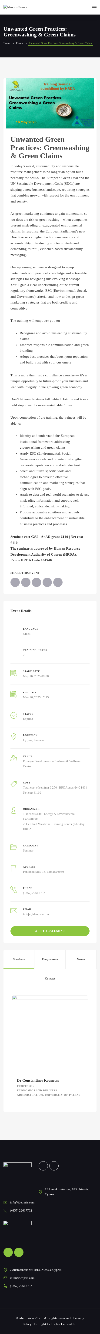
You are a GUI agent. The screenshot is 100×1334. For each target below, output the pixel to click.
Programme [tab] (50, 959)
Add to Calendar (50, 931)
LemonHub (69, 1324)
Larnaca (39, 740)
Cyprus (27, 740)
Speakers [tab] (19, 959)
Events (19, 43)
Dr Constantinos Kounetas (38, 1080)
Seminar (28, 850)
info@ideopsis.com (22, 1202)
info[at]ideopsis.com (36, 914)
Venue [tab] (81, 959)
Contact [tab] (50, 978)
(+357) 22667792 (34, 893)
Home (6, 43)
